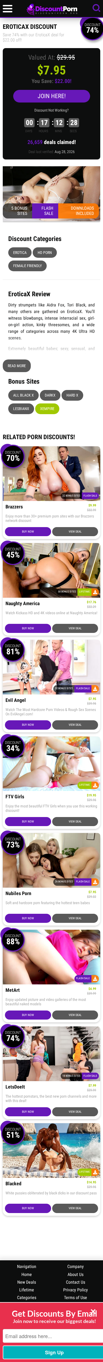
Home (26, 1274)
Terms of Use (75, 1297)
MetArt (12, 990)
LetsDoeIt (15, 1087)
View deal (75, 531)
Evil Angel (15, 700)
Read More (17, 366)
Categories (26, 1297)
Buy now (28, 531)
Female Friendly (27, 266)
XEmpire (47, 408)
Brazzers (14, 507)
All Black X (23, 395)
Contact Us (75, 1282)
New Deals (26, 1282)
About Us (75, 1274)
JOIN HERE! (52, 96)
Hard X (72, 395)
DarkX (50, 395)
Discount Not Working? (51, 110)
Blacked (13, 1183)
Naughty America (22, 603)
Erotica (20, 252)
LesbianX (21, 408)
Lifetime (26, 1289)
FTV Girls (14, 796)
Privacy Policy (75, 1289)
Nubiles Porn (18, 893)
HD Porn (45, 252)
